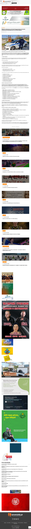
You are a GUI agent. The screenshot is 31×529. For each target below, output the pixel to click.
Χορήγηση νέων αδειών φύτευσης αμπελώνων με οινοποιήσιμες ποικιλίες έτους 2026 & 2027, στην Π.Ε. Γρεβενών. (15, 481)
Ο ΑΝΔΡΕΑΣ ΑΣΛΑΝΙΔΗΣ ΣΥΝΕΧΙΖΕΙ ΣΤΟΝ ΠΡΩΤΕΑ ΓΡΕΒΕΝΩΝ (11, 234)
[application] (15, 369)
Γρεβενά (4, 137)
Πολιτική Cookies (20, 522)
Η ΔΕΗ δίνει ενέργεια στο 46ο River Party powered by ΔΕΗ (11, 156)
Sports (4, 168)
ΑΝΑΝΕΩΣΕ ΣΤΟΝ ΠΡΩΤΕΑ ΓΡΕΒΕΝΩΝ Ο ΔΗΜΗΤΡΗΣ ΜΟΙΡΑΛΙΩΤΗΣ (10, 476)
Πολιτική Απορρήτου (14, 522)
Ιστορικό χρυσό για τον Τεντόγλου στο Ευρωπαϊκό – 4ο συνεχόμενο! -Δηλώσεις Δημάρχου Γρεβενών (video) (14, 250)
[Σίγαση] (27, 376)
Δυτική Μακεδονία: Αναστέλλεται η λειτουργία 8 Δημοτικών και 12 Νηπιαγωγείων (12, 469)
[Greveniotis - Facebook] (12, 3)
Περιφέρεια (7, 137)
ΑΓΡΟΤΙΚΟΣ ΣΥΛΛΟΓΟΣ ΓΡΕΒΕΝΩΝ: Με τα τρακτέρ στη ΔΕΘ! (9, 464)
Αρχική (5, 522)
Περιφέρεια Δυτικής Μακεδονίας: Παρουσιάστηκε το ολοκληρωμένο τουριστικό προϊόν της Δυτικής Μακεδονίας (14, 466)
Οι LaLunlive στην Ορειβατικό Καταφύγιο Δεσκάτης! (10, 187)
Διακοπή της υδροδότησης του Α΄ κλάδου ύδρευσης (10, 218)
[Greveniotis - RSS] (16, 3)
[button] (15, 369)
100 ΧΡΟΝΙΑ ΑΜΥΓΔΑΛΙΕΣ (5, 483)
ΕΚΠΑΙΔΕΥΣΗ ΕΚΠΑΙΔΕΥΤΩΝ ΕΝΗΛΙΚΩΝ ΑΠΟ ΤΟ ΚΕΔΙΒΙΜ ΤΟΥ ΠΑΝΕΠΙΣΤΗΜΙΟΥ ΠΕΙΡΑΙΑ (15, 265)
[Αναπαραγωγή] (2, 376)
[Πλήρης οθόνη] (28, 376)
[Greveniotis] (7, 1)
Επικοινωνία (15, 523)
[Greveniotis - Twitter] (13, 3)
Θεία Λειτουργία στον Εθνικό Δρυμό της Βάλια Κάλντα (8, 478)
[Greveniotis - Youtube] (14, 3)
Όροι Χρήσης (9, 522)
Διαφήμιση (25, 522)
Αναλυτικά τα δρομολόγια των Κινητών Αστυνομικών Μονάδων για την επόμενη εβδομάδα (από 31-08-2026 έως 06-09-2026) (15, 486)
